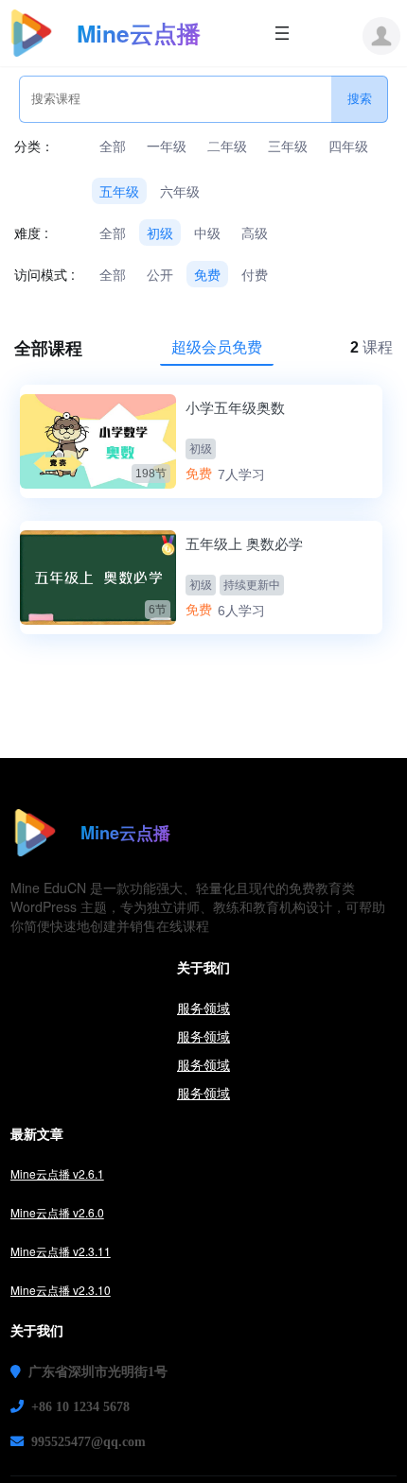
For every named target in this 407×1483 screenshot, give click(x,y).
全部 (112, 145)
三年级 (288, 145)
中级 (207, 232)
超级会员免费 (216, 346)
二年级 (227, 145)
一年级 (166, 145)
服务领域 (203, 1007)
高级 (254, 232)
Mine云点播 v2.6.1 (57, 1173)
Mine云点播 (139, 33)
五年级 (119, 190)
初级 (160, 232)
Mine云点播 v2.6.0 (57, 1212)
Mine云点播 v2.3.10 (60, 1290)
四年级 (348, 145)
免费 (207, 274)
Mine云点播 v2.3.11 (60, 1251)
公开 (160, 274)
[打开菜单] (282, 33)
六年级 (180, 190)
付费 (254, 274)
